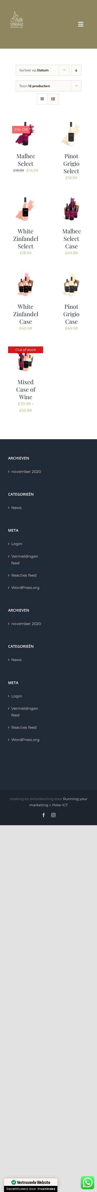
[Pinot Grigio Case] (71, 274)
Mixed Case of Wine (25, 389)
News (16, 507)
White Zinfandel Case (25, 314)
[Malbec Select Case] (71, 199)
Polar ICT (60, 805)
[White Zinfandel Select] (25, 199)
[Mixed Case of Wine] (25, 349)
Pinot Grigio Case (71, 314)
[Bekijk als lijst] (53, 99)
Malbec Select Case (71, 238)
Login (16, 543)
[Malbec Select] (25, 123)
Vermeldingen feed (24, 559)
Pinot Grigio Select (71, 163)
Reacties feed (23, 575)
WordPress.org (25, 587)
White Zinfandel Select (25, 238)
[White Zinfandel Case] (25, 274)
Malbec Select (25, 159)
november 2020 (26, 471)
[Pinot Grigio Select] (71, 123)
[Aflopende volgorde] (76, 70)
